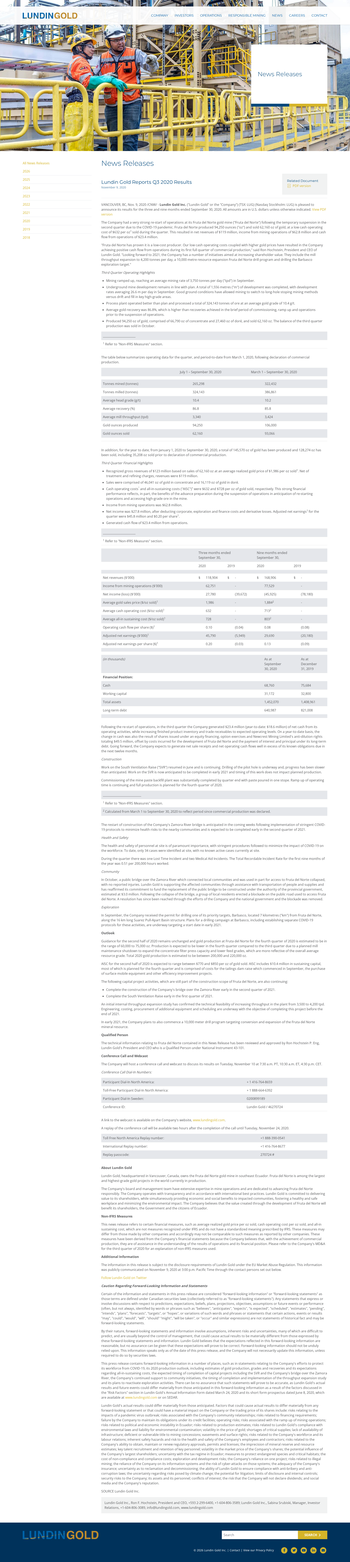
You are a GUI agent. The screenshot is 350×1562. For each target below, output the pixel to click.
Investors (184, 15)
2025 (26, 179)
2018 (26, 237)
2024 (26, 188)
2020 (26, 221)
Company (159, 15)
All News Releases (36, 163)
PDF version (302, 186)
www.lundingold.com (209, 1120)
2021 (26, 212)
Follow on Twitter (124, 1278)
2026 (26, 171)
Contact (319, 15)
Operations (211, 15)
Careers (297, 15)
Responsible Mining (247, 15)
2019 (26, 229)
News (277, 15)
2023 (26, 196)
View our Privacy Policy (258, 1550)
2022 (26, 204)
